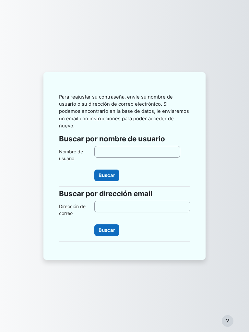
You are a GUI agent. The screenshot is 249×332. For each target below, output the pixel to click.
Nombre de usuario (71, 155)
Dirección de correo (72, 210)
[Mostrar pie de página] (227, 321)
